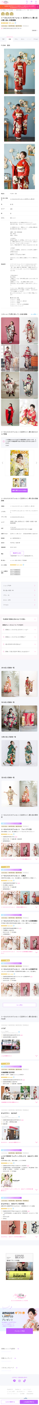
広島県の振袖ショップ (20, 10)
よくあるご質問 (11, 1391)
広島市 (27, 521)
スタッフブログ (27, 1389)
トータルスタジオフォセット (17, 516)
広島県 (11, 521)
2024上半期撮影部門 (15, 571)
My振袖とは (18, 1389)
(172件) (11, 974)
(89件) (11, 880)
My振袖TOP (10, 1389)
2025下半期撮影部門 (15, 574)
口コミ (22, 39)
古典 (11, 208)
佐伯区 (32, 521)
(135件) (12, 23)
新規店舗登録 (30, 1393)
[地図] (30, 529)
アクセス (36, 39)
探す (27, 3)
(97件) (11, 925)
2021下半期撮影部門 (15, 569)
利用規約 (30, 1391)
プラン (16, 39)
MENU (36, 3)
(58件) (11, 1163)
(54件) (11, 834)
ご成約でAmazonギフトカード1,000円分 (10, 823)
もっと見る (33, 314)
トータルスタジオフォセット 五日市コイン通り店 (22, 199)
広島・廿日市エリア (20, 521)
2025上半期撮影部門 (15, 572)
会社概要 (22, 1393)
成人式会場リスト (21, 1391)
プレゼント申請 (19, 1331)
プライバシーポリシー (12, 1393)
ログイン (31, 3)
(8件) (11, 1208)
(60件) (11, 1077)
